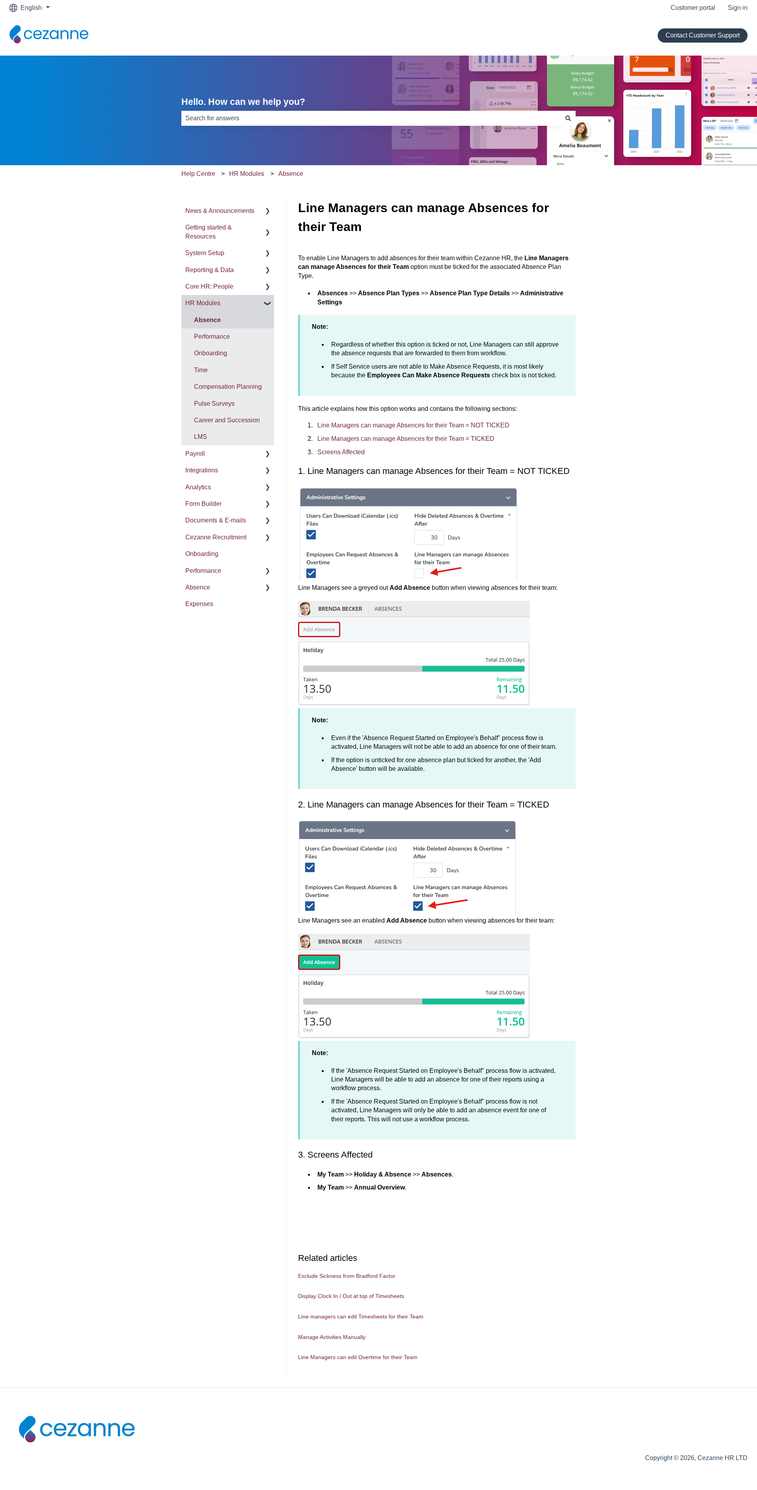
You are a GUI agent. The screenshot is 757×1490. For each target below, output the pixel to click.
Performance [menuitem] (212, 336)
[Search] (568, 118)
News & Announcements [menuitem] (219, 210)
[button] (267, 211)
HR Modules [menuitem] (202, 303)
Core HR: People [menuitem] (209, 286)
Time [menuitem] (201, 370)
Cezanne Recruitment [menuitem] (215, 537)
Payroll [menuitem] (195, 453)
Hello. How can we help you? (243, 102)
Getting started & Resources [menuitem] (208, 231)
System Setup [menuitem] (204, 253)
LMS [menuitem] (200, 436)
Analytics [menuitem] (198, 487)
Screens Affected (341, 452)
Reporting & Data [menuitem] (209, 270)
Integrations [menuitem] (201, 470)
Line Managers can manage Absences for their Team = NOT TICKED (413, 425)
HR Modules (246, 173)
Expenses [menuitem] (199, 603)
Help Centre (198, 173)
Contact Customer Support (703, 35)
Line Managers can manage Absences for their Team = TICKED (405, 438)
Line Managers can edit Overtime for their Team (358, 1357)
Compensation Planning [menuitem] (228, 386)
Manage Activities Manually (331, 1337)
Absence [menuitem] (207, 320)
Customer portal (693, 7)
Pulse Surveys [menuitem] (214, 403)
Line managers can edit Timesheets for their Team (360, 1316)
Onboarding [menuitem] (210, 353)
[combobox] (371, 118)
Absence (290, 173)
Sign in (738, 7)
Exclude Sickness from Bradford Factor (346, 1276)
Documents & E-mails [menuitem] (215, 520)
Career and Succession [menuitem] (227, 420)
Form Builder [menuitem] (203, 503)
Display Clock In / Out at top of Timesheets (351, 1296)
